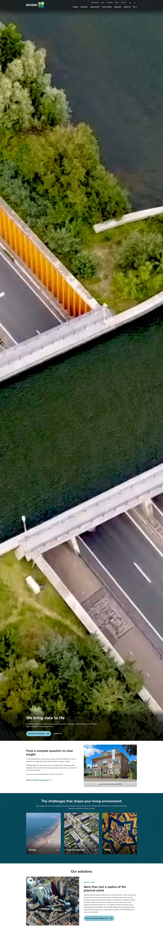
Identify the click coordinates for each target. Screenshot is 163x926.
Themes (75, 7)
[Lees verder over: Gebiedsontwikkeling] (81, 833)
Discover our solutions (36, 734)
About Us (127, 7)
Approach (117, 7)
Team (116, 2)
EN (134, 7)
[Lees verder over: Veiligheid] (119, 833)
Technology (94, 2)
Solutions (84, 7)
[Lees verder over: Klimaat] (43, 833)
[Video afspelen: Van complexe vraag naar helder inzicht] (110, 766)
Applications (94, 7)
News (102, 2)
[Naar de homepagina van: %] (35, 4)
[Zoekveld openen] (135, 2)
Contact (123, 2)
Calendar (110, 2)
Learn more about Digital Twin (96, 918)
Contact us (57, 733)
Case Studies (107, 7)
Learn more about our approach (37, 780)
